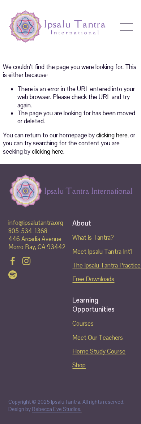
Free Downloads (93, 279)
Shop (79, 365)
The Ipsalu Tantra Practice (106, 265)
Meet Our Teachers (97, 338)
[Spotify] (12, 274)
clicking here (112, 135)
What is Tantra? (93, 237)
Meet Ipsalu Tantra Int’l (102, 252)
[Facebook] (12, 261)
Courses (83, 323)
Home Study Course (98, 351)
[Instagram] (26, 261)
